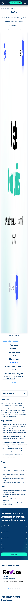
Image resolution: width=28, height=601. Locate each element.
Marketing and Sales (14, 25)
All (23, 17)
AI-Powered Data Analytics (11, 17)
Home (2, 8)
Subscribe (14, 554)
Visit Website (13, 336)
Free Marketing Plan (16, 2)
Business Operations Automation (14, 21)
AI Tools (7, 8)
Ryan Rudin (14, 363)
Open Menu (25, 3)
